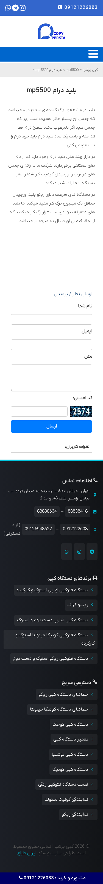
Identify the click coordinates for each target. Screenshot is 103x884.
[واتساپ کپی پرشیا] (66, 551)
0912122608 (75, 529)
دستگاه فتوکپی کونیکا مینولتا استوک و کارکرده (55, 639)
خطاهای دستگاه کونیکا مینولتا (59, 709)
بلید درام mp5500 (48, 70)
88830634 (47, 512)
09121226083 (80, 8)
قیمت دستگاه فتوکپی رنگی (63, 784)
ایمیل (87, 331)
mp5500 (72, 70)
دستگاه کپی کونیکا (70, 770)
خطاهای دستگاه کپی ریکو (63, 695)
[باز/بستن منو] (93, 57)
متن (88, 356)
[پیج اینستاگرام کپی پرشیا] (79, 551)
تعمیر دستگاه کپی (71, 739)
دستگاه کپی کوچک (70, 725)
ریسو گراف (78, 605)
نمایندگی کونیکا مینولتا (66, 800)
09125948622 (38, 529)
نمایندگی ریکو (75, 814)
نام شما (85, 306)
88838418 (78, 512)
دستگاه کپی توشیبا (70, 755)
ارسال (51, 426)
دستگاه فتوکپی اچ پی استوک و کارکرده (52, 590)
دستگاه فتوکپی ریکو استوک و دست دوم (51, 659)
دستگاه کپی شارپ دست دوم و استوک (53, 620)
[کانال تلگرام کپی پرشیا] (92, 551)
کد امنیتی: (82, 398)
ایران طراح (26, 853)
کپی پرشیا (90, 70)
